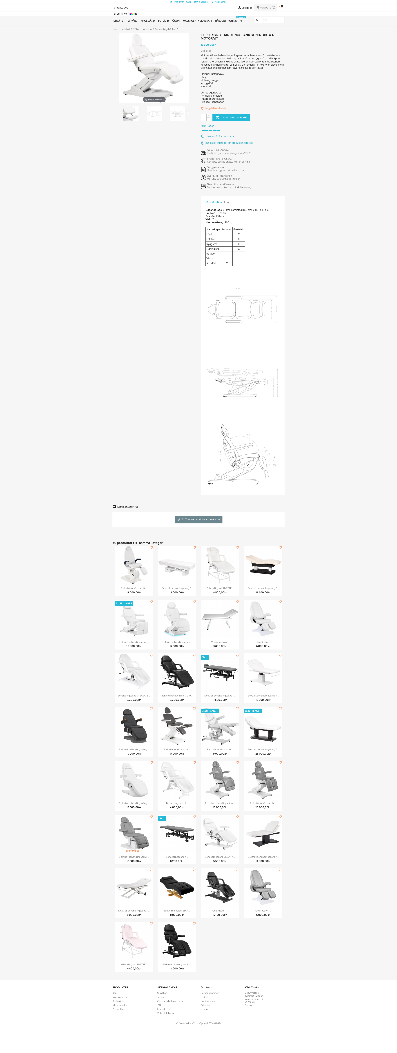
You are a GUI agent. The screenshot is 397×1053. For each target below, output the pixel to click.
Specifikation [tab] (214, 202)
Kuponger (206, 1009)
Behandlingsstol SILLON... (177, 910)
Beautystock (185, 1023)
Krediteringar (208, 1001)
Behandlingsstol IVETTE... (220, 588)
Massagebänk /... (220, 642)
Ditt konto (207, 987)
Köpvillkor (162, 992)
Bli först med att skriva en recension (201, 519)
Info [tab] (226, 202)
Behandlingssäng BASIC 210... (177, 695)
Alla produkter (119, 1005)
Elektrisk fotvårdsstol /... (134, 588)
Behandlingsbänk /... (177, 803)
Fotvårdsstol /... (263, 642)
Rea (114, 992)
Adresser (206, 1005)
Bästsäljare (118, 1001)
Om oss (161, 996)
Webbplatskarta (165, 1013)
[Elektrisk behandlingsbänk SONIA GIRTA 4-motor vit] (130, 114)
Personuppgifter (210, 992)
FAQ (159, 1005)
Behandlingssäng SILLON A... (220, 856)
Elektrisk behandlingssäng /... (177, 588)
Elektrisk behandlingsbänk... (220, 803)
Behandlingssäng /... (177, 856)
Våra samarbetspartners (170, 1001)
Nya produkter (120, 996)
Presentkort (118, 1009)
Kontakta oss (120, 7)
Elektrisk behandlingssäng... (134, 642)
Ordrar (204, 996)
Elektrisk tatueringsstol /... (177, 964)
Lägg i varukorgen (231, 117)
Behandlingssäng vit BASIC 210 (134, 695)
